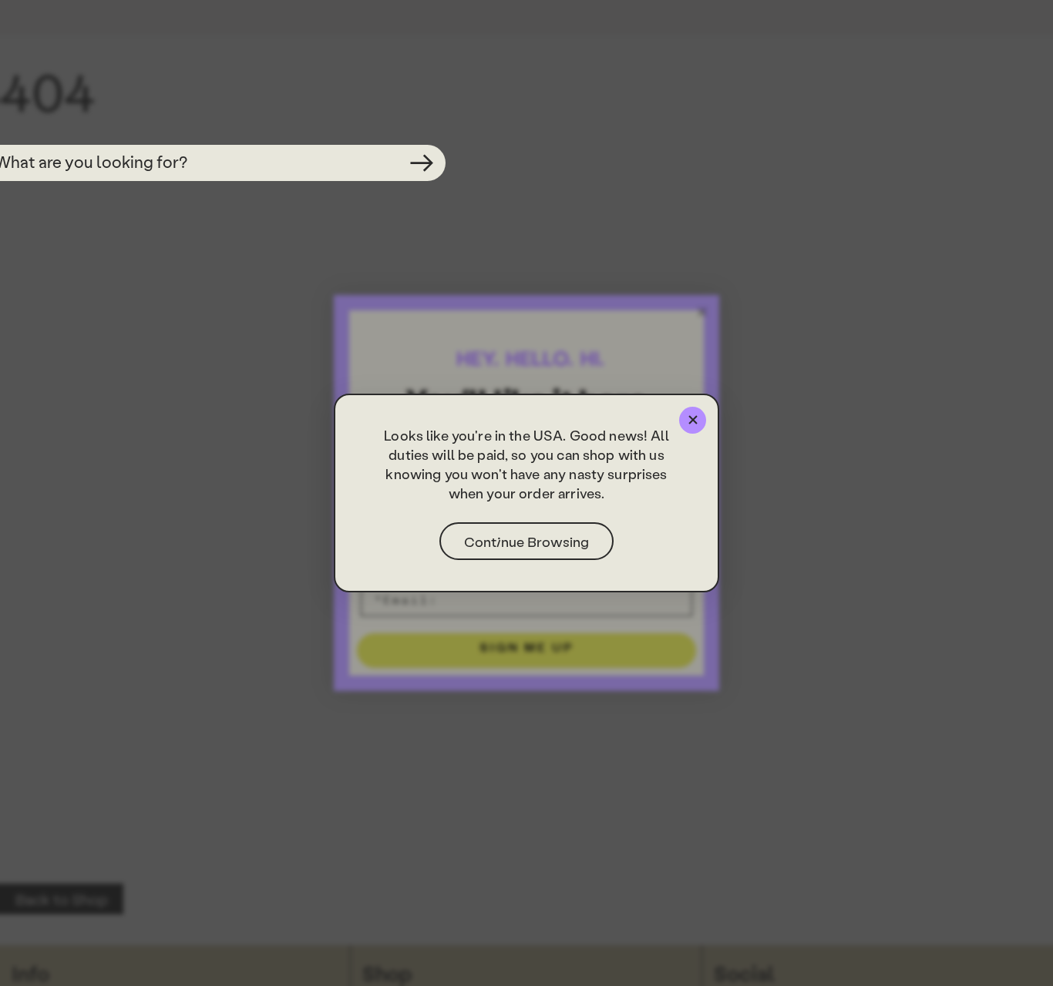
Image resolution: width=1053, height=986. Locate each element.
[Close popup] (692, 420)
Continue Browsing (526, 541)
